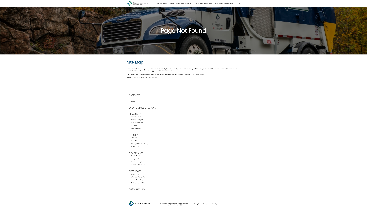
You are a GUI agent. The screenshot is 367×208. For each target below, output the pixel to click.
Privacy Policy (197, 204)
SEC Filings (134, 125)
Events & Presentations (142, 107)
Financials (135, 114)
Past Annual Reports (137, 122)
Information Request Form (138, 177)
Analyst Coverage (136, 147)
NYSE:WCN (134, 138)
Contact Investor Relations (138, 183)
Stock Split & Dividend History (139, 144)
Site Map (214, 204)
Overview (134, 95)
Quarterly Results (136, 117)
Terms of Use (206, 204)
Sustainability (137, 189)
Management (135, 159)
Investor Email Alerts (137, 180)
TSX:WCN (134, 141)
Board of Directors (136, 156)
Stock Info (135, 135)
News (132, 101)
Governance (136, 153)
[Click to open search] (239, 3)
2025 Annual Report (137, 120)
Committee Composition (138, 162)
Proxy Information (136, 128)
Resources (135, 171)
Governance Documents (138, 165)
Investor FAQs (135, 174)
